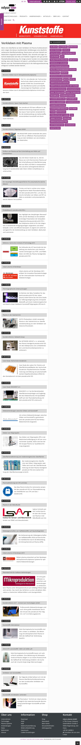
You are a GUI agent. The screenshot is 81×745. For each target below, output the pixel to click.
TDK (72, 115)
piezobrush (54, 96)
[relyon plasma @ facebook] (49, 1)
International (35, 1)
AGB (22, 724)
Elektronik (54, 56)
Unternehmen (5, 719)
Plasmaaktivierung (68, 96)
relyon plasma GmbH (36, 739)
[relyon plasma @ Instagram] (57, 1)
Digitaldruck (55, 53)
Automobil (63, 47)
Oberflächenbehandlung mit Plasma (64, 86)
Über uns (56, 16)
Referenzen (61, 112)
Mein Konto (45, 724)
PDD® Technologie (73, 92)
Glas (62, 56)
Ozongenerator (74, 89)
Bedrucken (73, 47)
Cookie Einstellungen (28, 732)
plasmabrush (72, 99)
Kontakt (66, 16)
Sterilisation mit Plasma (59, 115)
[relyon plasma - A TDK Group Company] (61, 1)
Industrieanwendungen (59, 66)
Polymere (73, 108)
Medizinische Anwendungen (60, 76)
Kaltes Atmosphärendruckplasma (63, 69)
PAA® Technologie (57, 92)
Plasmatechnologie (9, 16)
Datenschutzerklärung (28, 726)
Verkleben (67, 118)
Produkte (23, 16)
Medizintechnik (56, 79)
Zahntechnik (55, 128)
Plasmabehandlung (57, 99)
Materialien (54, 73)
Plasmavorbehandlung (59, 108)
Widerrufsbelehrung (27, 728)
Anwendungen (34, 16)
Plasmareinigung (72, 102)
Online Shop (70, 1)
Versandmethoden (48, 726)
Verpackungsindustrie (58, 122)
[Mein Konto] (77, 1)
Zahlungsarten (47, 728)
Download (24, 719)
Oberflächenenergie (58, 89)
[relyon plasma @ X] (52, 1)
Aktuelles (46, 16)
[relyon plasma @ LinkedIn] (47, 1)
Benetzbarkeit (55, 50)
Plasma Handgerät (57, 102)
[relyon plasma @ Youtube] (44, 1)
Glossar (3, 732)
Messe (66, 79)
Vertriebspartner (57, 125)
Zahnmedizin (70, 125)
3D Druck (53, 47)
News (3, 728)
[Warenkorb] (79, 1)
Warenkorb (45, 721)
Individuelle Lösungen (58, 63)
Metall (72, 79)
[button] (13, 20)
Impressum (24, 730)
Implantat (73, 60)
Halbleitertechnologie (59, 60)
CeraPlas (66, 50)
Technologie (5, 721)
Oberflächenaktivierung (59, 82)
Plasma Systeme (6, 724)
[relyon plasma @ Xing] (54, 1)
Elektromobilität (68, 53)
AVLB (22, 721)
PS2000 (52, 112)
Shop (43, 719)
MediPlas (64, 73)
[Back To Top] (77, 743)
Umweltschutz (55, 118)
